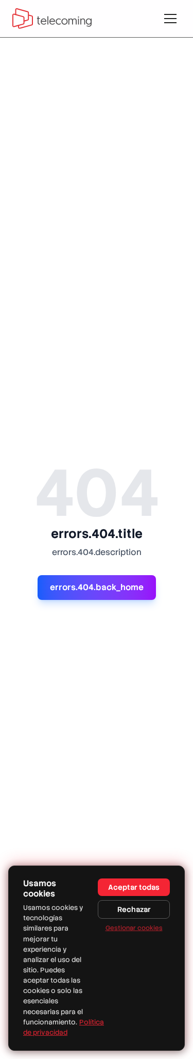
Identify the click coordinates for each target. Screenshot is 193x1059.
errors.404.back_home (97, 587)
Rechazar (134, 909)
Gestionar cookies (134, 928)
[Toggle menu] (170, 18)
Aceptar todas (134, 887)
